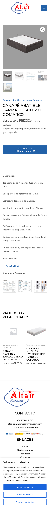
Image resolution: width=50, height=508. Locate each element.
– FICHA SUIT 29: (11, 265)
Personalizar (25, 494)
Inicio (25, 446)
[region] (25, 483)
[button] (42, 29)
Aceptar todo (25, 487)
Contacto (25, 457)
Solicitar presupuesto (25, 149)
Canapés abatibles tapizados (17, 100)
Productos (25, 453)
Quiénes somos (25, 450)
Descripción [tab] (9, 175)
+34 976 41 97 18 (25, 420)
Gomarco (37, 100)
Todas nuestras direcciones (25, 427)
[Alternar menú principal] (44, 8)
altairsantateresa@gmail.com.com (25, 423)
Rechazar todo (25, 502)
